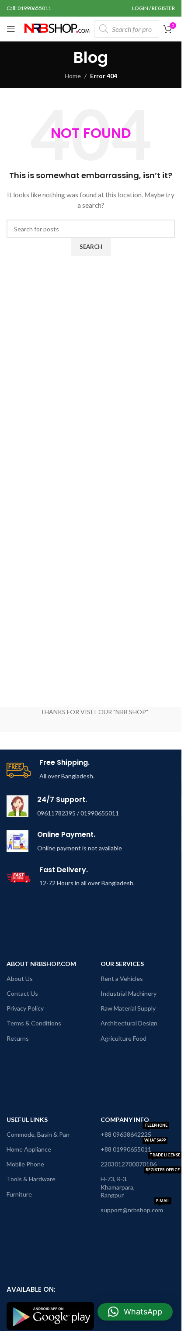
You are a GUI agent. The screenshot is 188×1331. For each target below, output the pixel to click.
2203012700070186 (140, 1162)
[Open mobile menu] (11, 29)
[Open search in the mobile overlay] (126, 29)
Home (73, 75)
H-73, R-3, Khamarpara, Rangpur (140, 1185)
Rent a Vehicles (122, 978)
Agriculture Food (123, 1038)
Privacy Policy (25, 1008)
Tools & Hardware (31, 1179)
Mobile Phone (25, 1164)
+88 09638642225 (134, 1132)
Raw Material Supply (128, 1008)
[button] (135, 1312)
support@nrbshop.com (135, 1208)
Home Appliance (29, 1149)
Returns (18, 1038)
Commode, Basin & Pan (38, 1134)
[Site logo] (57, 28)
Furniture (19, 1194)
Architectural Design (129, 1023)
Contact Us (22, 993)
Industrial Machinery (129, 993)
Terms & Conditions (34, 1023)
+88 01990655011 (133, 1147)
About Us (20, 978)
